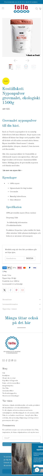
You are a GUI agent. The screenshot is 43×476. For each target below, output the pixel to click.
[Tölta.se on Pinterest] (12, 361)
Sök (3, 373)
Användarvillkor (7, 391)
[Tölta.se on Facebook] (6, 361)
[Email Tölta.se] (3, 361)
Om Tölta (5, 388)
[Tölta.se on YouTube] (15, 361)
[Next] (27, 60)
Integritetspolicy (7, 385)
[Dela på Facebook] (10, 290)
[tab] (21, 299)
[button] (37, 470)
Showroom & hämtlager (10, 396)
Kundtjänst (5, 375)
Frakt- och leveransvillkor (11, 383)
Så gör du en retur (9, 378)
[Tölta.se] (21, 9)
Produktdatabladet (14, 225)
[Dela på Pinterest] (16, 290)
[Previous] (15, 60)
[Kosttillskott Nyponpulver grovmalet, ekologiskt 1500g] (21, 37)
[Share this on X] (4, 290)
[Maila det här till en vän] (22, 290)
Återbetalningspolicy (9, 393)
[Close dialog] (41, 445)
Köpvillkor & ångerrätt (10, 380)
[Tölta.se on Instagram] (9, 361)
